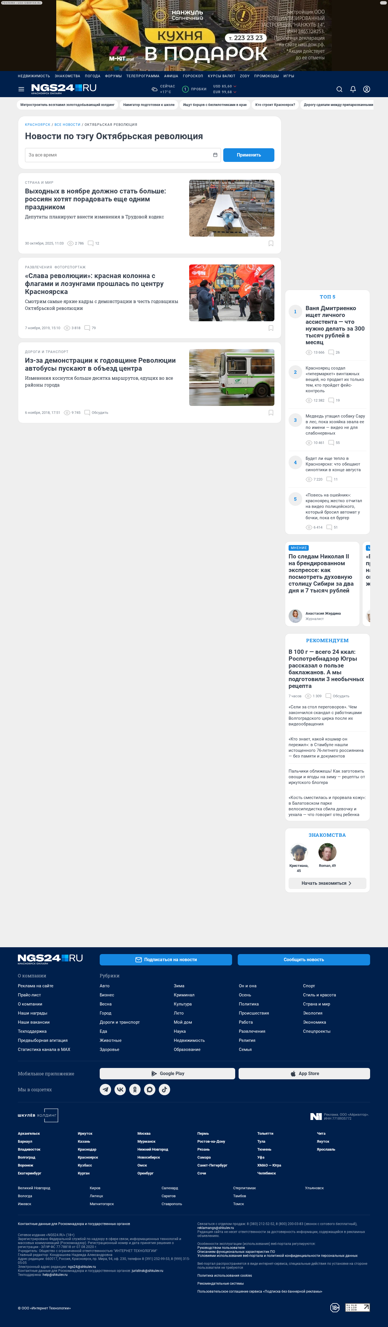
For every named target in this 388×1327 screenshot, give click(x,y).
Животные (111, 1040)
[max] (149, 1089)
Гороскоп (193, 76)
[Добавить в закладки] (271, 243)
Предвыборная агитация (43, 1040)
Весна (106, 1004)
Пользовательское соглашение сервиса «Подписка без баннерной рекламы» (259, 1291)
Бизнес (107, 995)
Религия (247, 1040)
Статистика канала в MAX (44, 1049)
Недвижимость (34, 76)
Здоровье (109, 1049)
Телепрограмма (143, 76)
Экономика (314, 1022)
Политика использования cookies (224, 1276)
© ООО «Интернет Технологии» (44, 1308)
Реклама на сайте (35, 985)
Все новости (68, 125)
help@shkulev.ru (55, 1275)
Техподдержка (32, 1031)
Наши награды (32, 1013)
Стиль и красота (319, 995)
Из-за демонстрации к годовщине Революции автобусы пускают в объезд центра (100, 364)
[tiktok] (164, 1089)
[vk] (120, 1089)
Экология (312, 1013)
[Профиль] (367, 89)
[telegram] (105, 1089)
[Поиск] (339, 89)
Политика (249, 1004)
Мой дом (183, 1022)
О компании (30, 1004)
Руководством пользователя (221, 1248)
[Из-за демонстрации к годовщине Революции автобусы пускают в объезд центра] (231, 377)
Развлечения (252, 1031)
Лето (179, 1013)
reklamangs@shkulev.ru (215, 1228)
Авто (105, 985)
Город (105, 1013)
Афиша (171, 76)
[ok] (135, 1089)
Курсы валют (221, 76)
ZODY (245, 76)
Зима (179, 985)
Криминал (184, 995)
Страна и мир (316, 1004)
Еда (103, 1031)
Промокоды (266, 76)
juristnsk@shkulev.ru (147, 1271)
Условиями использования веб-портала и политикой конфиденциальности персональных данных (277, 1256)
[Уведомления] (353, 89)
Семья (245, 1049)
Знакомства (67, 76)
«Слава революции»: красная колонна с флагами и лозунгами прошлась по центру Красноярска (94, 284)
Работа (246, 1022)
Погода (93, 76)
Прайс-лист (29, 995)
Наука (180, 1031)
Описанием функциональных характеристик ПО (236, 1252)
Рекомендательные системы (220, 1284)
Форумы (113, 76)
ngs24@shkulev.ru (82, 1267)
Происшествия (254, 1013)
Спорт (309, 985)
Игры (288, 76)
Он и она (247, 985)
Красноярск (38, 125)
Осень (245, 995)
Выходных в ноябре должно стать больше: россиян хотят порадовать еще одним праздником (95, 199)
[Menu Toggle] (21, 89)
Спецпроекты (317, 1031)
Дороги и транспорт (120, 1022)
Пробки (195, 89)
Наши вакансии (34, 1022)
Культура (183, 1004)
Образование (187, 1049)
